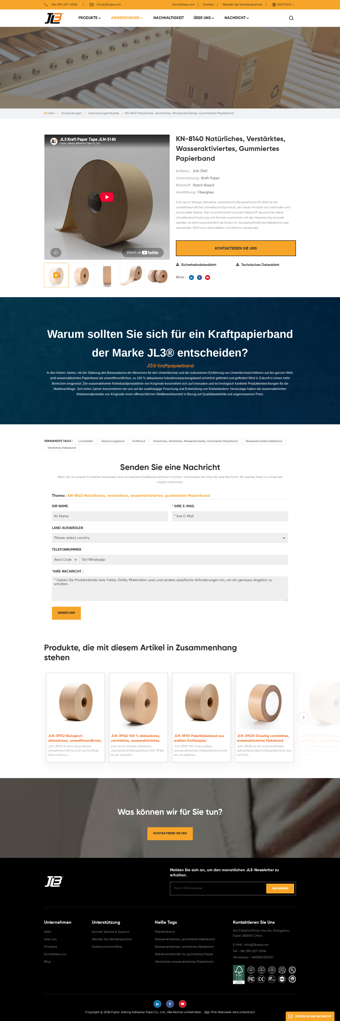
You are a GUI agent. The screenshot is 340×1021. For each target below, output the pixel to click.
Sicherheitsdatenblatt (198, 265)
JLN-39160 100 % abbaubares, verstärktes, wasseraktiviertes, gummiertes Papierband (135, 738)
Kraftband (138, 441)
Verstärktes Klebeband (62, 448)
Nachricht (235, 18)
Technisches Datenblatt (260, 265)
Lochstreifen (85, 441)
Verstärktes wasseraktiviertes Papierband (184, 961)
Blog (47, 961)
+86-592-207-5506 (64, 4)
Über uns (202, 18)
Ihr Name (60, 506)
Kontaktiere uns (183, 4)
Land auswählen (67, 528)
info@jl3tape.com (109, 4)
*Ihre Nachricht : (67, 571)
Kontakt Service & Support (110, 932)
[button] (303, 717)
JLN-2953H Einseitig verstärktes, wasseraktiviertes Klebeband (263, 738)
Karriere (208, 4)
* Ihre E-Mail (183, 506)
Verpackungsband (113, 441)
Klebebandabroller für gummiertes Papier (184, 954)
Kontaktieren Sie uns (236, 249)
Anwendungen (125, 18)
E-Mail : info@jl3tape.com (251, 945)
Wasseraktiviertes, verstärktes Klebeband (184, 946)
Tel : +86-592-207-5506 (249, 951)
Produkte (88, 18)
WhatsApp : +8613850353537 (253, 957)
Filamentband (165, 932)
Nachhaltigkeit (168, 18)
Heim (51, 113)
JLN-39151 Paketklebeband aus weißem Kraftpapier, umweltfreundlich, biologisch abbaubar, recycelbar (199, 738)
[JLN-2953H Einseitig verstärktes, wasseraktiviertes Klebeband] (264, 702)
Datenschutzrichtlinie (107, 946)
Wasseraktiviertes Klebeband (264, 441)
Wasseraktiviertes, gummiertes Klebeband (185, 939)
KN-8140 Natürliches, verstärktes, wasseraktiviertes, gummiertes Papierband (139, 496)
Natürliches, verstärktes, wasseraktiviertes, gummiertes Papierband (195, 441)
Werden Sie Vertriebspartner (242, 4)
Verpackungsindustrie (103, 113)
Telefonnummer (66, 549)
